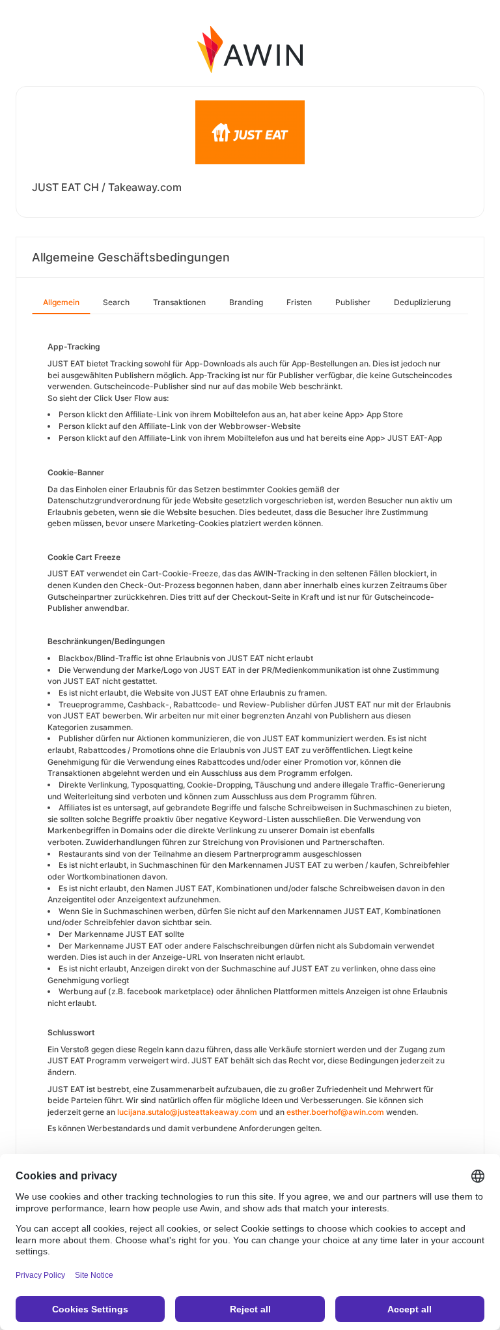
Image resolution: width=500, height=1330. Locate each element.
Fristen (299, 302)
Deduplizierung (422, 302)
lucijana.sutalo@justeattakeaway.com (187, 1112)
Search (116, 302)
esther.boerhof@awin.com (335, 1112)
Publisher (352, 302)
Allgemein (61, 302)
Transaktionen (179, 302)
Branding (246, 302)
